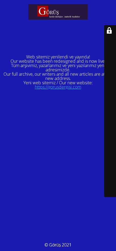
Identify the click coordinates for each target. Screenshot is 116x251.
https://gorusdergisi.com (58, 87)
